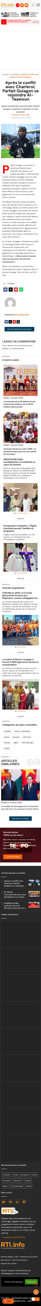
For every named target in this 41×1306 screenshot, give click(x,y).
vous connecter (20, 345)
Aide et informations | (20, 1260)
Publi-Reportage (27, 743)
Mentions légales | (7, 1257)
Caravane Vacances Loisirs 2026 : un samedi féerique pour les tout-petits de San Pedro (19, 451)
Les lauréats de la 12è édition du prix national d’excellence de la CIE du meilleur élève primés (19, 404)
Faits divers (27, 737)
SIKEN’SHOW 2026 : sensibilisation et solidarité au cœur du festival (19, 462)
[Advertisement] (20, 47)
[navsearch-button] (33, 4)
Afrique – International (22, 731)
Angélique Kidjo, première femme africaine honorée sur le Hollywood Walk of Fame (15, 908)
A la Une (5, 774)
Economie (16, 737)
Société (6, 748)
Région (16, 743)
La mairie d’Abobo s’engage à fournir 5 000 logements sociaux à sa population (20, 662)
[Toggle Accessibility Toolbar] (35, 1292)
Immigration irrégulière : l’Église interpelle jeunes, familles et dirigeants (20, 528)
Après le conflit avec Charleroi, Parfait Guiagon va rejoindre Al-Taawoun (14, 885)
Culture (6, 737)
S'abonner (31, 1282)
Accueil (5, 74)
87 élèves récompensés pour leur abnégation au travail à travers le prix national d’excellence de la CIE (15, 897)
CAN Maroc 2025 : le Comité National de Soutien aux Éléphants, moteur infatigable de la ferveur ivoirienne (19, 595)
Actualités (15, 74)
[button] (34, 21)
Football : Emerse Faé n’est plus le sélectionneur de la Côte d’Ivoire (15, 17)
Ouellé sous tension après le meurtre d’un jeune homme (35, 17)
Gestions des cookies (9, 1263)
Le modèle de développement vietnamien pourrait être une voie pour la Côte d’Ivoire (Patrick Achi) (20, 809)
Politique (7, 743)
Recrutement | (6, 1260)
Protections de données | (29, 1257)
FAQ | (17, 1257)
